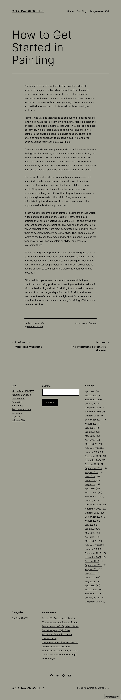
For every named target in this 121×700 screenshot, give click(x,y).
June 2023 (90, 529)
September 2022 (93, 565)
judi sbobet (17, 405)
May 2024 (90, 484)
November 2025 (93, 411)
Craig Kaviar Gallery (28, 11)
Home (70, 11)
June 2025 (90, 432)
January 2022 (92, 597)
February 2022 (92, 593)
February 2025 (92, 448)
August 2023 (91, 521)
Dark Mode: (110, 697)
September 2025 (93, 419)
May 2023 (90, 533)
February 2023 (92, 545)
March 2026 (91, 395)
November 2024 (93, 460)
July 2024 (90, 476)
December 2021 (93, 601)
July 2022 (90, 573)
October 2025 (92, 415)
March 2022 (91, 589)
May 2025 (90, 436)
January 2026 (92, 403)
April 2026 (90, 391)
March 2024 (91, 492)
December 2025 (93, 407)
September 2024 (93, 468)
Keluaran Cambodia (21, 395)
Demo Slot (17, 402)
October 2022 (92, 561)
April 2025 (90, 440)
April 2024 (90, 488)
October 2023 (92, 513)
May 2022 (90, 581)
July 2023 (90, 525)
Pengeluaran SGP (99, 11)
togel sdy (16, 416)
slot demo (17, 413)
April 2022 (90, 585)
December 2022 (93, 553)
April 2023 (90, 537)
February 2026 (92, 399)
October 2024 (92, 464)
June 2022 (90, 577)
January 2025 (92, 452)
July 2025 (90, 428)
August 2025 (91, 424)
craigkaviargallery (35, 326)
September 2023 (93, 517)
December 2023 (93, 504)
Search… (46, 386)
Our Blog (81, 11)
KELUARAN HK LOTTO (23, 391)
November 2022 (93, 557)
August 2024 (91, 472)
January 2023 (92, 549)
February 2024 (92, 496)
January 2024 (92, 500)
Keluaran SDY (18, 420)
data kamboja (18, 398)
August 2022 (91, 569)
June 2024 (90, 480)
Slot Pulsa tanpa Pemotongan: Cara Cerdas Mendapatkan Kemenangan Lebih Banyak (60, 654)
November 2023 (93, 509)
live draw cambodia (21, 409)
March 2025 (91, 444)
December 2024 (93, 456)
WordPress (103, 688)
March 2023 (91, 541)
